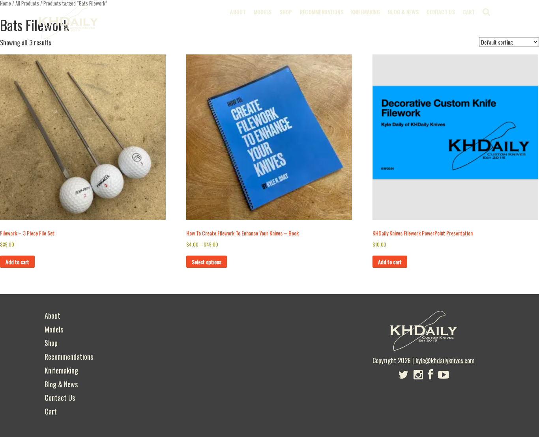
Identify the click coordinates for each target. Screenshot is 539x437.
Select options (206, 262)
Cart (469, 11)
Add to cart (17, 262)
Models (263, 11)
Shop (286, 11)
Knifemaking (365, 11)
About (237, 11)
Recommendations (321, 11)
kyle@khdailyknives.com (445, 360)
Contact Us (441, 11)
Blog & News (403, 11)
